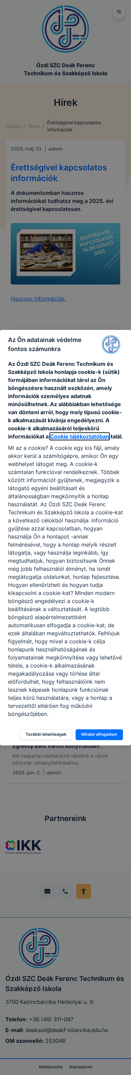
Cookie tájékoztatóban (79, 436)
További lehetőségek (46, 734)
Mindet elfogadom (99, 734)
